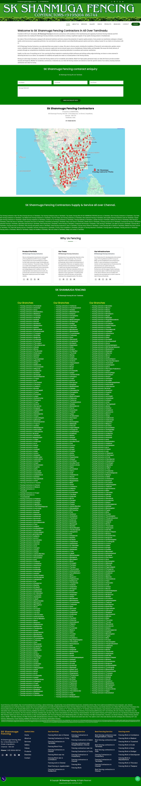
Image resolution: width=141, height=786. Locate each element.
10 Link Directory (115, 709)
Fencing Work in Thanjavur (127, 766)
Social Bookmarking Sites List (70, 715)
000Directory (98, 711)
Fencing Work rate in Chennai (58, 735)
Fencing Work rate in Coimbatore (55, 758)
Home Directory (27, 715)
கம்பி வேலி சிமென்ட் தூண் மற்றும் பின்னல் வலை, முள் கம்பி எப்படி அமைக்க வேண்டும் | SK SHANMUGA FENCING (101, 721)
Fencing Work (76, 768)
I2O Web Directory (27, 716)
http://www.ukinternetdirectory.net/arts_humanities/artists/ (77, 705)
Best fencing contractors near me (105, 740)
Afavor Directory (84, 715)
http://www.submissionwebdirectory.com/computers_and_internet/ (113, 705)
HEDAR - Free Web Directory (13, 716)
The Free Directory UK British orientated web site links (36, 713)
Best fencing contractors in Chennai (105, 770)
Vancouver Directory (92, 707)
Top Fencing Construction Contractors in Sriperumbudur (92, 722)
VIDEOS (99, 24)
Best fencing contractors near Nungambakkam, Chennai (105, 735)
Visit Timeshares (132, 707)
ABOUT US (75, 24)
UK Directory (81, 711)
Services (27, 741)
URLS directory (74, 713)
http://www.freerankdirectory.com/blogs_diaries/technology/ (36, 705)
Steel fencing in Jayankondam (58, 766)
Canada (28, 707)
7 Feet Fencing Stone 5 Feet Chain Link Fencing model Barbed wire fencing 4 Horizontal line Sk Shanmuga (79, 721)
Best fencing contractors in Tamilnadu (105, 745)
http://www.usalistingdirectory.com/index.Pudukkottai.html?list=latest (50, 707)
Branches (27, 754)
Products (27, 751)
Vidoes (27, 748)
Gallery (26, 745)
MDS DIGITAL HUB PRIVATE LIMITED (73, 783)
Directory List (109, 715)
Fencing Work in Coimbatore (128, 735)
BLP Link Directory (108, 711)
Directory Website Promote (78, 707)
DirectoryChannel (84, 713)
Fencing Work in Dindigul (127, 751)
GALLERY (92, 24)
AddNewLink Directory (38, 711)
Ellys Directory (38, 715)
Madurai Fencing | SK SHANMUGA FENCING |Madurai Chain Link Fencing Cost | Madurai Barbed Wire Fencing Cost (74, 722)
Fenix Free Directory (96, 709)
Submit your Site (14, 715)
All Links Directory (119, 711)
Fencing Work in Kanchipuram (129, 754)
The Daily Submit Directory (97, 713)
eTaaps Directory (128, 715)
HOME (68, 24)
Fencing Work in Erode (126, 745)
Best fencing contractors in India (105, 750)
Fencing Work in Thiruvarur (128, 763)
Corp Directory (106, 709)
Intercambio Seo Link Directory (9, 711)
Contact (27, 758)
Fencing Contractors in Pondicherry (79, 755)
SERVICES (84, 24)
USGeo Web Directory (120, 707)
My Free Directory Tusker (128, 709)
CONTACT (126, 24)
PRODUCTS (107, 24)
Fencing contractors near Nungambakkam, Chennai (80, 744)
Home (26, 735)
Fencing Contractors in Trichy (58, 738)
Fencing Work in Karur (126, 748)
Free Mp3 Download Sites (97, 715)
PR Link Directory (42, 718)
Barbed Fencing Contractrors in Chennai (49, 722)
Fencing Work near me (56, 754)
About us (27, 738)
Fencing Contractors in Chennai (56, 750)
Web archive (9, 709)
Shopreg (59, 715)
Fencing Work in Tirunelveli (128, 741)
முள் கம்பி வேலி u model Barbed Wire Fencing (58, 722)
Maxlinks (44, 715)
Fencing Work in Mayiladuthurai (124, 758)
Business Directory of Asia (50, 716)
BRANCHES (117, 24)
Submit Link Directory (60, 711)
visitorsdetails (14, 705)
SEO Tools (51, 715)
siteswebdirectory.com (7, 707)
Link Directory (49, 711)
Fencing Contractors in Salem (82, 740)
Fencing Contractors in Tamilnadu (56, 742)
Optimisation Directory (25, 711)
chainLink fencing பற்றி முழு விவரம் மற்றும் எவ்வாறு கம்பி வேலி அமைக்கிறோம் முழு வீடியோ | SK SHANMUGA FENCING (123, 721)
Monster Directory (72, 711)
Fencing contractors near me (81, 748)
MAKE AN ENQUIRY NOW (70, 100)
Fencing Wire (76, 764)
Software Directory (19, 707)
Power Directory (89, 711)
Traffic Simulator (37, 716)
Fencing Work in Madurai (127, 738)
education (57, 705)
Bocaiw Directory (118, 715)
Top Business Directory (128, 713)
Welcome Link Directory (13, 713)
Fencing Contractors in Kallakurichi (56, 770)
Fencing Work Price (55, 746)
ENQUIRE (135, 24)
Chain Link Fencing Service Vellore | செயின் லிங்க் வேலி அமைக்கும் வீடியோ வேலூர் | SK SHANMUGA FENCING (57, 721)
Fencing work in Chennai (56, 763)
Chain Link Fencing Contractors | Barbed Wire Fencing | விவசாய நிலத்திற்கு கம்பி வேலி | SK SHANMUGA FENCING (12, 721)
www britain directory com (106, 707)
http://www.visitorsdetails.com (61, 713)
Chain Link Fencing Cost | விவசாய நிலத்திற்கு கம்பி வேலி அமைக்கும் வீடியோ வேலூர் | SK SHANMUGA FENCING (35, 721)
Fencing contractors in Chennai (79, 760)
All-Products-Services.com (113, 713)
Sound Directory (5, 705)
